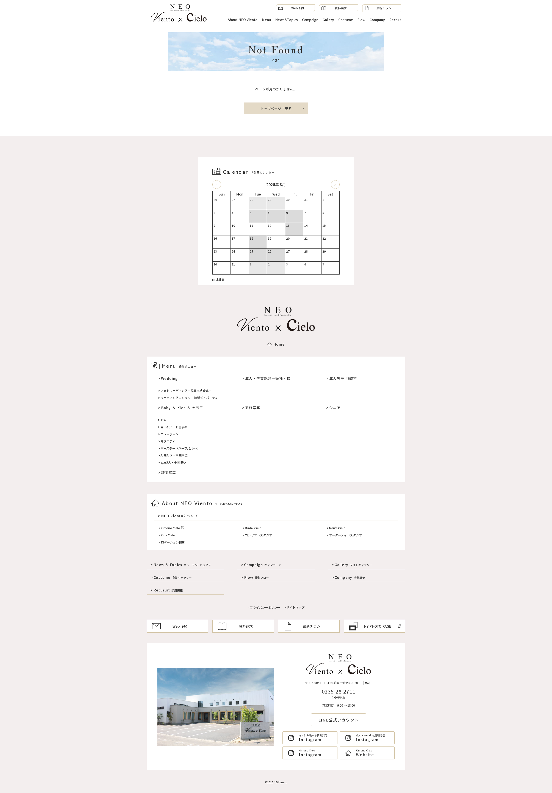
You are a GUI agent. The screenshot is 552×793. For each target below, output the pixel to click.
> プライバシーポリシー (264, 607)
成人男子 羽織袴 (343, 378)
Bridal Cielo (253, 528)
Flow (361, 19)
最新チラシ (383, 8)
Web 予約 (180, 626)
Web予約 (297, 8)
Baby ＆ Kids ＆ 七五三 (182, 407)
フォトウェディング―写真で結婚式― (186, 390)
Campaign (310, 19)
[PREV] (216, 184)
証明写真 (168, 472)
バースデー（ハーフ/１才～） (180, 448)
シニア (334, 407)
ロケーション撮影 (173, 542)
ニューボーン (169, 434)
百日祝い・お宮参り (174, 427)
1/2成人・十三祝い (173, 462)
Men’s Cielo (337, 528)
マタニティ (167, 441)
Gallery (328, 19)
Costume (345, 19)
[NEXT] (335, 184)
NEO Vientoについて (180, 515)
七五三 (164, 420)
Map (368, 683)
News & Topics (182, 564)
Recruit (395, 19)
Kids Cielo (168, 535)
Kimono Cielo (170, 528)
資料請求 (341, 8)
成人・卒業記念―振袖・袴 (268, 378)
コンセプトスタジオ (258, 535)
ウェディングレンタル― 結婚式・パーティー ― (192, 398)
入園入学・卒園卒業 (174, 455)
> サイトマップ (294, 607)
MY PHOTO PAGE (377, 626)
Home (279, 344)
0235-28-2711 (338, 691)
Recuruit (168, 590)
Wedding (169, 378)
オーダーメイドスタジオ (345, 535)
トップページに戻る (276, 108)
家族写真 (252, 407)
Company (377, 19)
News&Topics (286, 19)
